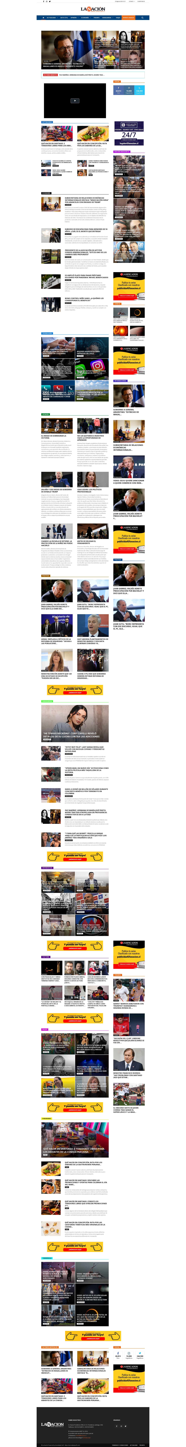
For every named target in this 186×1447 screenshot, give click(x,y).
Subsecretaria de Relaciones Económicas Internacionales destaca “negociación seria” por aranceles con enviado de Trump (87, 200)
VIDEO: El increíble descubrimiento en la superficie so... (120, 338)
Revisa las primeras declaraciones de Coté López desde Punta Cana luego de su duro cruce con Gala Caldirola (129, 211)
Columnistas (45, 432)
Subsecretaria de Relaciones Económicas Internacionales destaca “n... (91, 1371)
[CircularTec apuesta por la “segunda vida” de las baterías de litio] (92, 390)
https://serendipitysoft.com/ (72, 1445)
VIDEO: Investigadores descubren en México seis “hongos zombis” (89, 1276)
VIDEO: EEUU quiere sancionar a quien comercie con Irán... (62, 171)
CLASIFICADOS (141, 1)
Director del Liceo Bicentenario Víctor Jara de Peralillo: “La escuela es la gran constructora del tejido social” (91, 884)
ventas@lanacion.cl (81, 1435)
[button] (142, 18)
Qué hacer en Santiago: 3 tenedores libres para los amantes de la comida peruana (73, 1150)
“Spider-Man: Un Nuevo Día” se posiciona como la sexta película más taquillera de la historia (87, 770)
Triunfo (96, 18)
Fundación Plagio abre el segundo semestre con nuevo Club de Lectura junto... (74, 980)
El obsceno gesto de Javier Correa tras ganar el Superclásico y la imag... (125, 1110)
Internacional (57, 175)
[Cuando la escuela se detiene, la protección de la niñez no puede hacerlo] (57, 531)
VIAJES (118, 18)
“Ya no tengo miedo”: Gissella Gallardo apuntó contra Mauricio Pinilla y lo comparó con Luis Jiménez (129, 233)
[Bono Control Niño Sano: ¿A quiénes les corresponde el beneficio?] (51, 304)
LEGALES (131, 1)
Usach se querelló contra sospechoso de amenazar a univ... (62, 162)
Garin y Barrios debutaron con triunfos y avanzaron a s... (99, 162)
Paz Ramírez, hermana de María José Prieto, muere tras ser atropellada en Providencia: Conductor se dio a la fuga (86, 812)
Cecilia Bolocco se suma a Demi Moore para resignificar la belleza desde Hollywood (91, 1047)
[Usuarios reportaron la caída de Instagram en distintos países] (92, 369)
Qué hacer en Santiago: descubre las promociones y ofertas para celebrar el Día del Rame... (86, 1182)
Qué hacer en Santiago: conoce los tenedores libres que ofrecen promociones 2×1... (86, 1203)
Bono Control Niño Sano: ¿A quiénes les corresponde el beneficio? (84, 299)
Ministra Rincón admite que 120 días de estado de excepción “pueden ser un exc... (56, 676)
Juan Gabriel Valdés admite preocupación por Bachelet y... (127, 516)
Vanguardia (107, 18)
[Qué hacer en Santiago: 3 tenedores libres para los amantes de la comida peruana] (57, 133)
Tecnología (46, 377)
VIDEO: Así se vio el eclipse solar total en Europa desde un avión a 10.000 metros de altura (92, 1297)
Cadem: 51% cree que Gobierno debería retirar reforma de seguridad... (91, 676)
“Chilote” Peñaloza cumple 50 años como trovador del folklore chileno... (97, 1005)
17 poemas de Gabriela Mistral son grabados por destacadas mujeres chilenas (57, 1069)
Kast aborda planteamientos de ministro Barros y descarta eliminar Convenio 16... (92, 641)
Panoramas (68, 974)
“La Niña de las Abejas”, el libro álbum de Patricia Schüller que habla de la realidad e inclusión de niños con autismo (92, 1088)
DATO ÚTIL (64, 18)
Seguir (129, 86)
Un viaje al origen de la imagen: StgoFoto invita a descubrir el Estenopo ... (74, 1004)
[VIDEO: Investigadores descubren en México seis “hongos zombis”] (120, 313)
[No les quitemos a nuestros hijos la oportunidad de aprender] (93, 426)
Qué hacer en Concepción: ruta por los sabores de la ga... (92, 144)
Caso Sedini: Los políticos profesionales (89, 490)
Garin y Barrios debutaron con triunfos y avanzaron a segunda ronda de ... (128, 1006)
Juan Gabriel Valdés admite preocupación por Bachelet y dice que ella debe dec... (55, 606)
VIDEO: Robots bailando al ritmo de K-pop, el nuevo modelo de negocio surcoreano (55, 1275)
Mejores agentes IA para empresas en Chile (88, 352)
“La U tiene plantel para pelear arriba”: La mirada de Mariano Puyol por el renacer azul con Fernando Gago (91, 906)
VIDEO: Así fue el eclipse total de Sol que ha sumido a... (136, 320)
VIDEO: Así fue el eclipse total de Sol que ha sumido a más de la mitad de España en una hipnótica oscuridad (92, 1318)
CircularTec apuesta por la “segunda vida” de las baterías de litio (91, 394)
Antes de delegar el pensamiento (86, 542)
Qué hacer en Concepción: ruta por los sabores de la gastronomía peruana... (83, 1163)
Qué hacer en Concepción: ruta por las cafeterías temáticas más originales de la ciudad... (85, 1224)
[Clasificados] (129, 286)
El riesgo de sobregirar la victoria (53, 437)
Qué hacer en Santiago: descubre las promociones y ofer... (98, 171)
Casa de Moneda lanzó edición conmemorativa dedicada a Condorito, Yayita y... (97, 980)
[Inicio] (43, 17)
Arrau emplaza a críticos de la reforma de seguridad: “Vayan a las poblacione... (56, 641)
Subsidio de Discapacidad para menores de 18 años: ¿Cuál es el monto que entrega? (86, 230)
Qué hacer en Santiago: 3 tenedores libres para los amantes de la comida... (53, 1398)
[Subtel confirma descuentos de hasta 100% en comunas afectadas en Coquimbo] (58, 347)
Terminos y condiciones (120, 1445)
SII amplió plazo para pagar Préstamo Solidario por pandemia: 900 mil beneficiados (86, 276)
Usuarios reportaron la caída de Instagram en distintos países (91, 373)
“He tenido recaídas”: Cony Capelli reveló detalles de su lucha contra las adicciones (71, 735)
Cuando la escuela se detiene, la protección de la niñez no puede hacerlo (56, 543)
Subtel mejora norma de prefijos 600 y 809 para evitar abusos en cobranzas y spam (56, 394)
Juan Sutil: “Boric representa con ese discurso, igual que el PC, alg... (128, 626)
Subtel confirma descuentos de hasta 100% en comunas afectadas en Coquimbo (57, 351)
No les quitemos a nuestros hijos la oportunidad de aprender (90, 438)
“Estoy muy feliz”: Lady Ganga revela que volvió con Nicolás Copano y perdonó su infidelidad (84, 749)
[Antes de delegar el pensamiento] (93, 531)
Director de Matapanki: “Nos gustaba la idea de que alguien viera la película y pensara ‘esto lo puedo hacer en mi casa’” (57, 905)
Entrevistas (46, 890)
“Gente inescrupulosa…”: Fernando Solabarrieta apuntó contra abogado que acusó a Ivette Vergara (129, 255)
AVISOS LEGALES (128, 18)
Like (119, 86)
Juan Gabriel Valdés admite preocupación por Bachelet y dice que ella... (128, 591)
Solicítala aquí (86, 1437)
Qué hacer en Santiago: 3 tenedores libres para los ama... (56, 144)
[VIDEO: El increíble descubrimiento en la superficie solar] (120, 331)
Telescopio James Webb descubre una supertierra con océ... (137, 338)
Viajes (43, 140)
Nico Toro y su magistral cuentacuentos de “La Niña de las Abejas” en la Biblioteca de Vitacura (57, 885)
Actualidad (51, 18)
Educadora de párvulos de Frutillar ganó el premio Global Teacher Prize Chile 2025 (92, 1069)
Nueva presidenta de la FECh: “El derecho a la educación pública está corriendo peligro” (56, 1046)
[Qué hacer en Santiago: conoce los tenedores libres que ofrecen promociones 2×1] (51, 1207)
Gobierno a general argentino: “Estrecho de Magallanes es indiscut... (56, 1371)
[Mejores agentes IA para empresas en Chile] (92, 347)
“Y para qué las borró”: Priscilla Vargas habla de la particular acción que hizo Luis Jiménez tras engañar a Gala (86, 835)
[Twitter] (49, 1)
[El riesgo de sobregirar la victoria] (57, 426)
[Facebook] (42, 1)
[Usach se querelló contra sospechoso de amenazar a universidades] (46, 163)
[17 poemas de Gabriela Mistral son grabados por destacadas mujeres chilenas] (58, 1065)
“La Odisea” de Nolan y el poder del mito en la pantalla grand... (51, 1004)
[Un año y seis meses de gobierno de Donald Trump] (57, 479)
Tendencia (80, 356)
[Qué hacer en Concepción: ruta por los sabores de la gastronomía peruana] (93, 133)
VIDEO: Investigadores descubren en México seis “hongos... (120, 320)
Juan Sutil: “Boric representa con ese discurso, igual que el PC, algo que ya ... (92, 606)
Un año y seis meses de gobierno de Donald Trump (56, 490)
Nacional (46, 61)
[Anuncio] (75, 690)
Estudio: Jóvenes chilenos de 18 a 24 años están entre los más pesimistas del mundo (58, 1319)
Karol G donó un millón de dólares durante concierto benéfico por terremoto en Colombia (86, 791)
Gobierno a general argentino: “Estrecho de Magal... (82, 75)
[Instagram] (45, 1)
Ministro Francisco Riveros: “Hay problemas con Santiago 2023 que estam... (127, 1075)
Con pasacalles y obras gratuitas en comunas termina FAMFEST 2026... (50, 979)
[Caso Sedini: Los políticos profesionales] (93, 479)
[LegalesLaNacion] (129, 145)
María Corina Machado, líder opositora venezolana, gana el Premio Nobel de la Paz (58, 1090)
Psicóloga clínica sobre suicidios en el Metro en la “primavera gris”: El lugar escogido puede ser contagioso (92, 928)
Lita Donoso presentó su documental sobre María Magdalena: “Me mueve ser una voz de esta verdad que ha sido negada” (57, 927)
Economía (85, 18)
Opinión (74, 18)
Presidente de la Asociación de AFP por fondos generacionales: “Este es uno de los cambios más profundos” (86, 252)
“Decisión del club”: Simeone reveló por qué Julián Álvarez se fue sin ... (128, 1040)
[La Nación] (93, 9)
